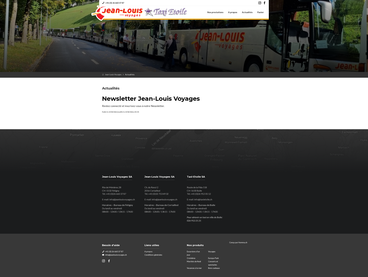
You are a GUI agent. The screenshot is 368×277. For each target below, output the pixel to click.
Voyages (211, 251)
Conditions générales (153, 255)
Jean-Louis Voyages (113, 75)
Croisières (191, 258)
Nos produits (195, 245)
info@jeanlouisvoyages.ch (122, 199)
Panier (260, 12)
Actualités (247, 12)
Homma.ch (242, 242)
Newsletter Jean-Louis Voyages (151, 98)
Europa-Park (213, 258)
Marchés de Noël (194, 261)
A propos (232, 12)
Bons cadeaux (214, 268)
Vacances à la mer (194, 268)
